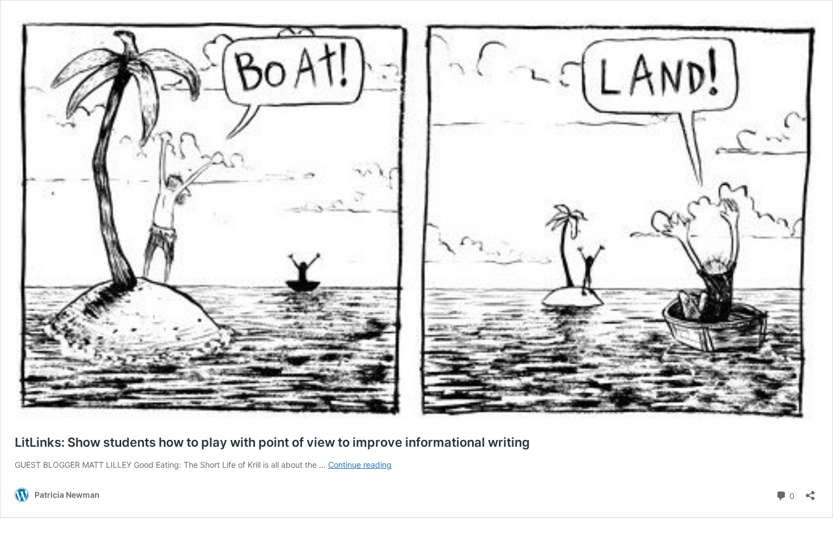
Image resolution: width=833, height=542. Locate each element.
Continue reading (360, 464)
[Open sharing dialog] (810, 492)
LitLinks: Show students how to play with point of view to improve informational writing (272, 442)
